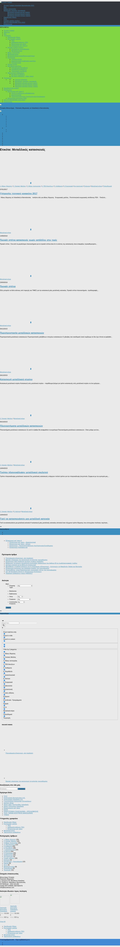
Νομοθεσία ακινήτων (14, 66)
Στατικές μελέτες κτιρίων (12, 21)
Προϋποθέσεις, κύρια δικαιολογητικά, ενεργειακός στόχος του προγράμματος (31, 570)
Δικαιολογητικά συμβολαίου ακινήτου (23, 61)
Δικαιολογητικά (16, 95)
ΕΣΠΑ (6, 810)
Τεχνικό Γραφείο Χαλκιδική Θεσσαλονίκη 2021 (19, 5)
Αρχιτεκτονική (12, 119)
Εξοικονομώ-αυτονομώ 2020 (17, 98)
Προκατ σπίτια (12, 64)
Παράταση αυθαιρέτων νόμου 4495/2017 (19, 573)
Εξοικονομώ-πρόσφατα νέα (18, 547)
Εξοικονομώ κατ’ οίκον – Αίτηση (19, 544)
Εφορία (6, 141)
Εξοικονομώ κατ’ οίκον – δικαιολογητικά (22, 542)
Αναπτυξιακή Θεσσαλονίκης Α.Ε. (14, 798)
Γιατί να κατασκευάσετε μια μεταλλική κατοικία (25, 518)
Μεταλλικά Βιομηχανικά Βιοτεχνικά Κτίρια (21, 56)
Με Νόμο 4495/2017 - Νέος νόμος (22, 76)
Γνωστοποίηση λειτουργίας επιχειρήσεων (17, 801)
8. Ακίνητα (17, 511)
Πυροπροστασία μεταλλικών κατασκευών (22, 333)
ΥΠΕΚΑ (6, 815)
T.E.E (5, 796)
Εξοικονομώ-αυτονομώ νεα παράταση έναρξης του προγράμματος (27, 568)
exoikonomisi (8, 855)
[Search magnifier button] (3, 625)
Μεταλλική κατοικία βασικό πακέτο (19, 14)
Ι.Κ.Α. (9, 121)
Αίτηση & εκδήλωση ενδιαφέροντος (22, 93)
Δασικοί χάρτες (9, 803)
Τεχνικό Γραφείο (9, 30)
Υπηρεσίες (7, 35)
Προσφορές (8, 78)
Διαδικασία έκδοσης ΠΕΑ (19, 42)
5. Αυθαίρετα (58, 186)
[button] (4, 27)
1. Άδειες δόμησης (6, 186)
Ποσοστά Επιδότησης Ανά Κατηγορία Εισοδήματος (28, 96)
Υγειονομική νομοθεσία (19, 71)
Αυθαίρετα (7, 135)
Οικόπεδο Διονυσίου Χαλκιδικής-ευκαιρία (14, 908)
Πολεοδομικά (8, 114)
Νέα (5, 7)
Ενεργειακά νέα (13, 130)
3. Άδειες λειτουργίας (34, 186)
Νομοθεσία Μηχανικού (11, 88)
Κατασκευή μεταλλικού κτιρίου (16, 379)
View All (2, 921)
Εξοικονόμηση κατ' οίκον (12, 808)
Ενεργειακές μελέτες (14, 39)
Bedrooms (13, 591)
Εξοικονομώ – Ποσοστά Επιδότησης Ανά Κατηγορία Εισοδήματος (31, 546)
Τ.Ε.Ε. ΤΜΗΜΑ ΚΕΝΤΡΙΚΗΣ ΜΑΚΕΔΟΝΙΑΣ (18, 813)
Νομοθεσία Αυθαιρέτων (19, 69)
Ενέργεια (7, 128)
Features (12, 599)
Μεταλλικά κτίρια (16, 51)
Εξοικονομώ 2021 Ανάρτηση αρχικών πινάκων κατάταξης (25, 561)
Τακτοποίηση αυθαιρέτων (16, 73)
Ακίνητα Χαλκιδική (21, 79)
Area (11, 596)
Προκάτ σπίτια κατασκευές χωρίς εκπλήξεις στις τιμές (28, 240)
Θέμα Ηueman (35, 940)
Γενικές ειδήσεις (9, 140)
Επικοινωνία (8, 24)
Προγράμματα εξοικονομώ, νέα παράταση (19, 558)
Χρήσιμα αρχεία (16, 59)
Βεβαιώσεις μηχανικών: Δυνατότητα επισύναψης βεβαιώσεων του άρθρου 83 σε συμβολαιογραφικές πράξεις (41, 563)
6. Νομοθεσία (8, 848)
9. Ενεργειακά (68, 186)
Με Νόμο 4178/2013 (18, 74)
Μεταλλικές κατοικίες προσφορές (14, 10)
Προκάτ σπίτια (8, 286)
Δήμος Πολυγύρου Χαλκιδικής (14, 806)
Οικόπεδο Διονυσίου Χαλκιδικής (3, 909)
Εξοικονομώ (8, 90)
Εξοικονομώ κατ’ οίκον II (19, 46)
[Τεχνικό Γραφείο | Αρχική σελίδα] (6, 2)
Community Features (13, 603)
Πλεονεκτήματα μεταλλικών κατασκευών (21, 426)
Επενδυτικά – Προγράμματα (13, 145)
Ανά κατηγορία (16, 63)
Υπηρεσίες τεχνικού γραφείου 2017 (18, 193)
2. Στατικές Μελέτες (19, 186)
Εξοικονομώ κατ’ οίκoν (18, 44)
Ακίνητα (6, 138)
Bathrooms (13, 594)
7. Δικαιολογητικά (9, 850)
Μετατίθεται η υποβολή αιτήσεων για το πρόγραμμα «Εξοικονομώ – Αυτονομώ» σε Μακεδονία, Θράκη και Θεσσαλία (44, 566)
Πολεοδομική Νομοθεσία (19, 68)
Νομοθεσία (11, 123)
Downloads (11, 57)
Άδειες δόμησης (13, 116)
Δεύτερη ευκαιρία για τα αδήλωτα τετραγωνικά (21, 565)
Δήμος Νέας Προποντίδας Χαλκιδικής (16, 804)
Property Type (12, 586)
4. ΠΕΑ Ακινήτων (47, 186)
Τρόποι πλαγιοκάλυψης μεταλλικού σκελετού (24, 472)
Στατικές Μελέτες (13, 126)
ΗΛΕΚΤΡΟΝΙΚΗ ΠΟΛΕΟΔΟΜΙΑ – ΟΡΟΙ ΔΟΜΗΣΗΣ (21, 811)
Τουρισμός (7, 143)
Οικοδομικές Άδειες (10, 17)
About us (7, 32)
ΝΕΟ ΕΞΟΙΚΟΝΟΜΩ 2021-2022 (14, 22)
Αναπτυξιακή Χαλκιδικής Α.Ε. (13, 799)
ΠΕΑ (5, 19)
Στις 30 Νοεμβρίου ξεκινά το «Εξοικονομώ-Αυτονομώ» (24, 572)
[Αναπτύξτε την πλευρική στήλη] (1, 526)
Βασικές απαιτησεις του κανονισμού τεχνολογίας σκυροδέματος (27, 560)
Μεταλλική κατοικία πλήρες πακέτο (19, 15)
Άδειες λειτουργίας (10, 9)
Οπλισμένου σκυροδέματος (20, 49)
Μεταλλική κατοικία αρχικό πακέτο (19, 12)
